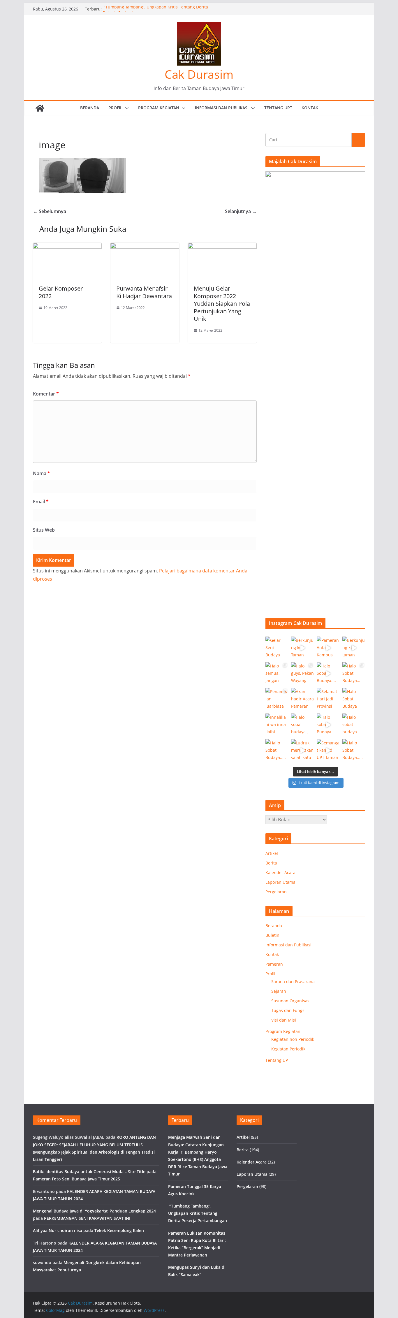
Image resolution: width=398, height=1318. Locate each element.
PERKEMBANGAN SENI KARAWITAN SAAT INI (87, 1218)
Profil (115, 107)
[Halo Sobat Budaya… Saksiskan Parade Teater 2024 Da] (353, 673)
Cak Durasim (199, 74)
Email (41, 501)
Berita (271, 863)
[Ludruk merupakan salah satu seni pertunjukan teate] (302, 750)
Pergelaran (276, 892)
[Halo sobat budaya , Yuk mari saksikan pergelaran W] (302, 725)
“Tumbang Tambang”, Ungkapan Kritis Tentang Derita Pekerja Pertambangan (197, 1213)
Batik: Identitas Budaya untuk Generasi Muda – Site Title (89, 1171)
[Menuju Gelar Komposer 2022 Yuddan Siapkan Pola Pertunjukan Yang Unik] (222, 247)
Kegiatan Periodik (288, 1049)
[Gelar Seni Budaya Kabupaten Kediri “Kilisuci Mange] (276, 648)
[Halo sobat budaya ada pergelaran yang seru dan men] (353, 725)
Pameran (274, 964)
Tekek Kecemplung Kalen (119, 1230)
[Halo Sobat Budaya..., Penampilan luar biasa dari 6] (328, 673)
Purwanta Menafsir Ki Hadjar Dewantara (144, 292)
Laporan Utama (280, 882)
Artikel (271, 853)
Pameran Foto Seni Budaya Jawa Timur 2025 (76, 1179)
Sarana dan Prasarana (293, 981)
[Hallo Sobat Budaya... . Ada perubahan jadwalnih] (353, 750)
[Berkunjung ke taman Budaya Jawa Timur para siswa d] (353, 648)
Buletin (272, 935)
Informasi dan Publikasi (222, 107)
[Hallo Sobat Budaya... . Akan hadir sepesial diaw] (276, 750)
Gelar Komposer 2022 (61, 292)
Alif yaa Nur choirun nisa (57, 1230)
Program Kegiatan (158, 107)
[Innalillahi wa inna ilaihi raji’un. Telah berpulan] (276, 725)
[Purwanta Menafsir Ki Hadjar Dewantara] (144, 247)
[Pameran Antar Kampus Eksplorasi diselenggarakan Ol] (328, 648)
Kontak (310, 107)
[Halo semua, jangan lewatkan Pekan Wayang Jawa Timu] (276, 673)
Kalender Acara (280, 872)
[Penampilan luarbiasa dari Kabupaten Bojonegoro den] (276, 699)
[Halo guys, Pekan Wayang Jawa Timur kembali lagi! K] (302, 673)
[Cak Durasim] (40, 108)
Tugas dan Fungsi (288, 1010)
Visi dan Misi (283, 1020)
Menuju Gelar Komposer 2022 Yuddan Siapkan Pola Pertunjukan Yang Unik (222, 303)
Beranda (89, 107)
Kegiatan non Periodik (292, 1039)
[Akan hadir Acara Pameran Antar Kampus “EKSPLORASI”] (302, 699)
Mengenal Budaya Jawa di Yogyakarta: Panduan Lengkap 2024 (94, 1211)
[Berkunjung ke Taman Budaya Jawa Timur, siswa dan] (302, 648)
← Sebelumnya (49, 211)
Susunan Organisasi (291, 1001)
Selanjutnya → (241, 211)
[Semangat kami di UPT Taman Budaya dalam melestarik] (328, 750)
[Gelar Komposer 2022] (67, 247)
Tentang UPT (278, 107)
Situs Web (44, 530)
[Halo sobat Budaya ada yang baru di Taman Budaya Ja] (328, 725)
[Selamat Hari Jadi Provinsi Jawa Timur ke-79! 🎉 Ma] (328, 699)
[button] (125, 108)
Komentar (46, 394)
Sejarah (278, 991)
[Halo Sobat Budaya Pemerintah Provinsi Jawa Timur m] (353, 699)
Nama (41, 473)
